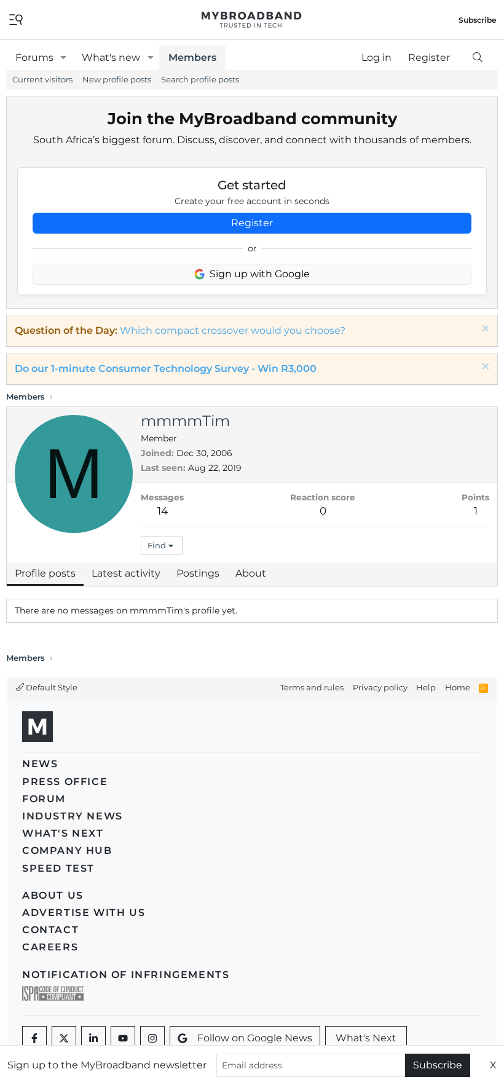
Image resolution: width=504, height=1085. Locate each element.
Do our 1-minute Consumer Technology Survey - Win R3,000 (166, 368)
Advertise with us (83, 912)
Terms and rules (312, 687)
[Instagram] (152, 1038)
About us (53, 895)
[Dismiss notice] (484, 329)
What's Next (63, 833)
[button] (64, 57)
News (40, 764)
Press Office (65, 781)
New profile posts (116, 79)
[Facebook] (34, 1038)
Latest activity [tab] (126, 573)
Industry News (72, 816)
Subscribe (437, 1065)
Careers (50, 947)
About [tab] (250, 573)
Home (457, 687)
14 (162, 511)
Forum (44, 799)
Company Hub (67, 850)
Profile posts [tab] (45, 573)
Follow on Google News (254, 1038)
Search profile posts (200, 79)
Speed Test (58, 868)
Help (426, 687)
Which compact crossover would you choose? (232, 330)
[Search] (477, 57)
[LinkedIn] (93, 1038)
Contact (50, 930)
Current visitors (42, 79)
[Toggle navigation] (16, 19)
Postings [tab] (197, 573)
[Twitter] (64, 1038)
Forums (34, 57)
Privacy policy (380, 687)
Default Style (50, 687)
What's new (111, 57)
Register (252, 223)
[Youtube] (123, 1038)
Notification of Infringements (125, 974)
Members (192, 57)
